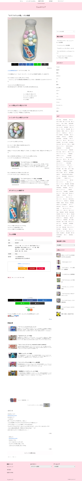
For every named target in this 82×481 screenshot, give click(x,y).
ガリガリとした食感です (29, 97)
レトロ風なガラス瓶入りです (30, 94)
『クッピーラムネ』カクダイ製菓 (68, 308)
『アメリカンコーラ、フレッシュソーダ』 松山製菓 (64, 41)
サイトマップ (10, 466)
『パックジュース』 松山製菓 (63, 45)
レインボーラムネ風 (16, 277)
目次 (28, 91)
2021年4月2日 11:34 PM (13, 438)
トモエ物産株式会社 (12, 70)
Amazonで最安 (22, 268)
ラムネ (10, 277)
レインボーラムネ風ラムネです (30, 95)
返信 (50, 433)
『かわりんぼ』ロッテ (66, 262)
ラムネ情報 (26, 99)
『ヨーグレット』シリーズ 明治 (67, 287)
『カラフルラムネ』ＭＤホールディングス (68, 294)
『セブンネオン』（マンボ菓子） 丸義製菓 (68, 268)
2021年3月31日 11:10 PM (12, 415)
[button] (45, 64)
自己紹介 (9, 469)
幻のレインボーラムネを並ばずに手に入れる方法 (68, 256)
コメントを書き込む (30, 453)
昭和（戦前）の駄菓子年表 (67, 314)
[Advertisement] (30, 287)
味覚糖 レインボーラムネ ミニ (24, 263)
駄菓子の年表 (10, 472)
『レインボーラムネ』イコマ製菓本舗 (68, 301)
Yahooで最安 (41, 268)
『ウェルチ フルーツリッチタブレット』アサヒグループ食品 (64, 56)
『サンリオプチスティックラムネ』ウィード (65, 52)
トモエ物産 (22, 277)
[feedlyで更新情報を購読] (29, 310)
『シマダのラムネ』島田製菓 (68, 274)
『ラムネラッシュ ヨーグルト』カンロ (65, 48)
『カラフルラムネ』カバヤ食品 (68, 280)
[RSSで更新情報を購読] (31, 310)
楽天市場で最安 (32, 268)
